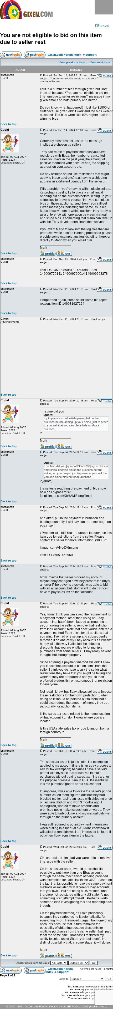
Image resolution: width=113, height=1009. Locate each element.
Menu (104, 7)
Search (104, 26)
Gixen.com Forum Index (64, 54)
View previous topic (72, 62)
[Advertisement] (76, 358)
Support (91, 54)
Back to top (9, 124)
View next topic (100, 62)
